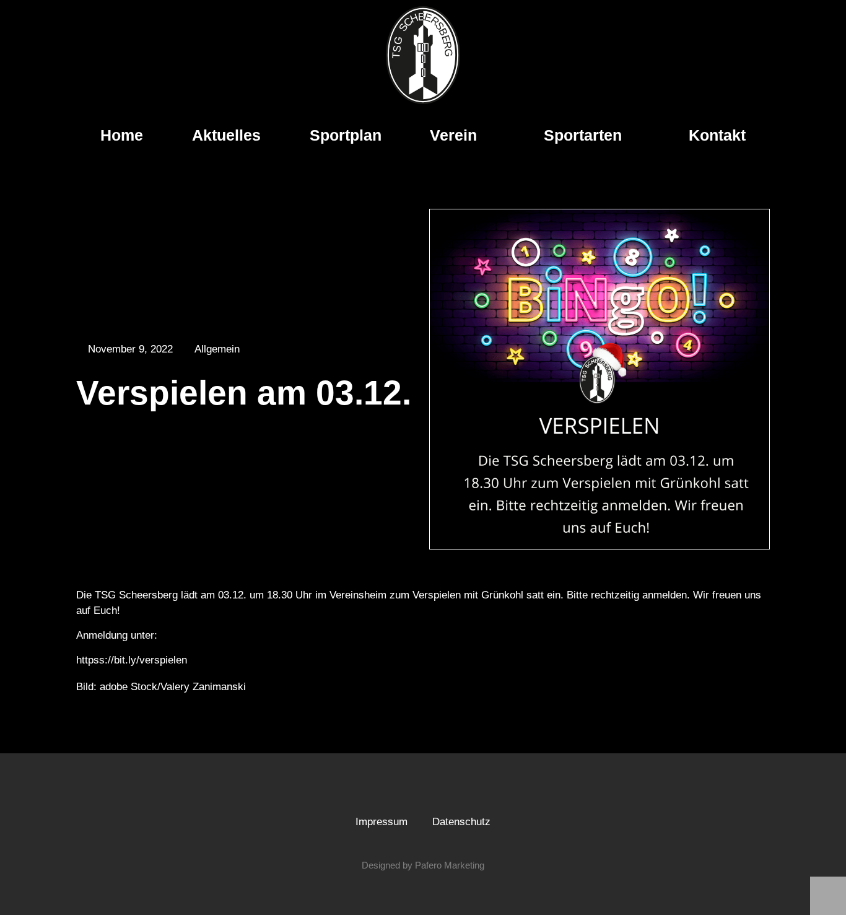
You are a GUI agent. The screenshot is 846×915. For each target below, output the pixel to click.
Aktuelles (226, 135)
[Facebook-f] (411, 789)
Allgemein (217, 349)
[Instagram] (435, 789)
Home (121, 135)
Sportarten (583, 135)
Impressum (381, 822)
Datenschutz (461, 822)
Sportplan (346, 135)
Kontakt (717, 135)
